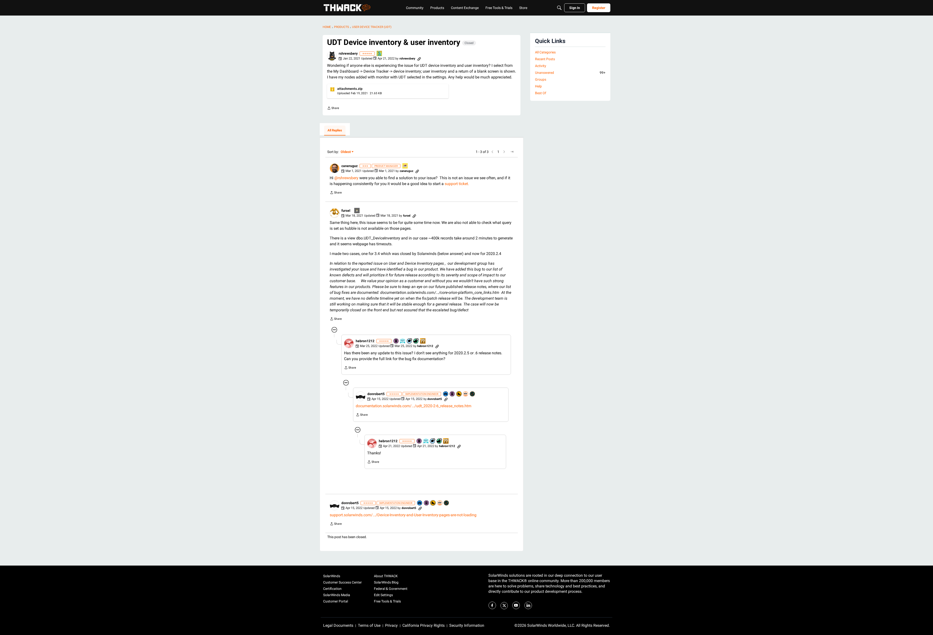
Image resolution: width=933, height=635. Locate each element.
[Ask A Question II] (423, 341)
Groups (540, 79)
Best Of (540, 93)
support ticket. (457, 183)
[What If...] (357, 211)
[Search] (559, 7)
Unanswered (570, 73)
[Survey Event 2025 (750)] (403, 341)
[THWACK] (347, 8)
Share (333, 108)
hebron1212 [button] (365, 341)
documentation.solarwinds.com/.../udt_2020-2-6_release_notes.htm (413, 406)
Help (538, 86)
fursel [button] (345, 210)
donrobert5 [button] (376, 394)
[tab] (335, 131)
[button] (332, 56)
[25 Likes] (416, 341)
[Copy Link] (419, 58)
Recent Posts (545, 59)
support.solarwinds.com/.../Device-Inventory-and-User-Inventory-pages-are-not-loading (403, 515)
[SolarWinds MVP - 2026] (466, 394)
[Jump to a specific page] (512, 152)
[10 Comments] (410, 341)
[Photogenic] (446, 394)
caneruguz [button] (349, 166)
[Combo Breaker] (459, 394)
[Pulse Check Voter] (472, 394)
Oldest (346, 152)
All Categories (545, 52)
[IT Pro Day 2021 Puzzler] (379, 53)
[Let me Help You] (405, 166)
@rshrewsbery (346, 178)
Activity (540, 66)
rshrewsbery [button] (348, 53)
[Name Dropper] (396, 341)
